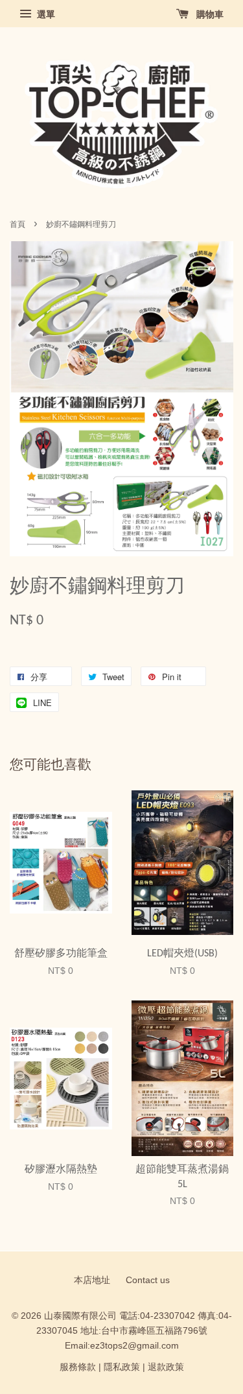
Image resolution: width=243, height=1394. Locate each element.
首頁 (17, 224)
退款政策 (166, 1367)
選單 (44, 14)
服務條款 (78, 1367)
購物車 (209, 14)
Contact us (148, 1280)
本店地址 (92, 1280)
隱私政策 (122, 1367)
